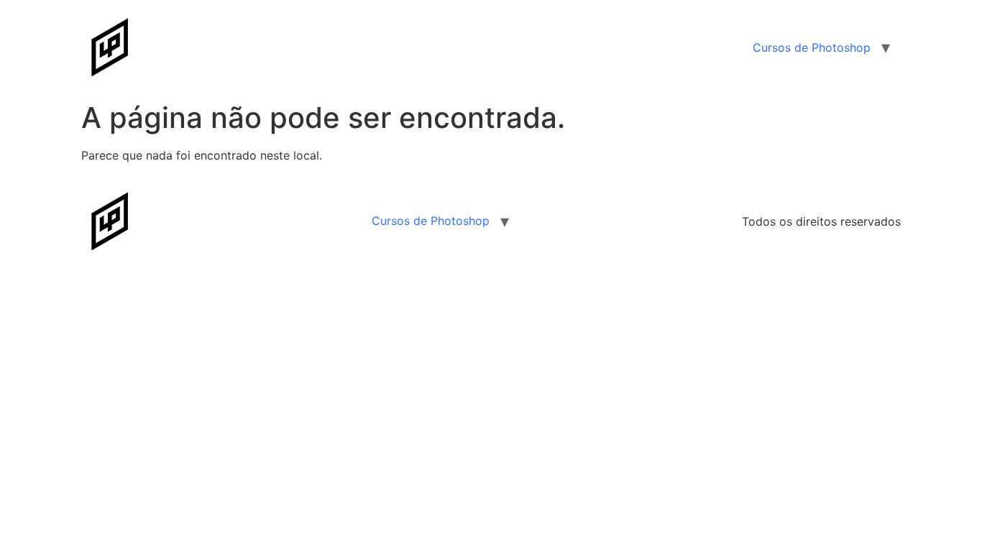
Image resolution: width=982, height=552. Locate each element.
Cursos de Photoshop (812, 47)
